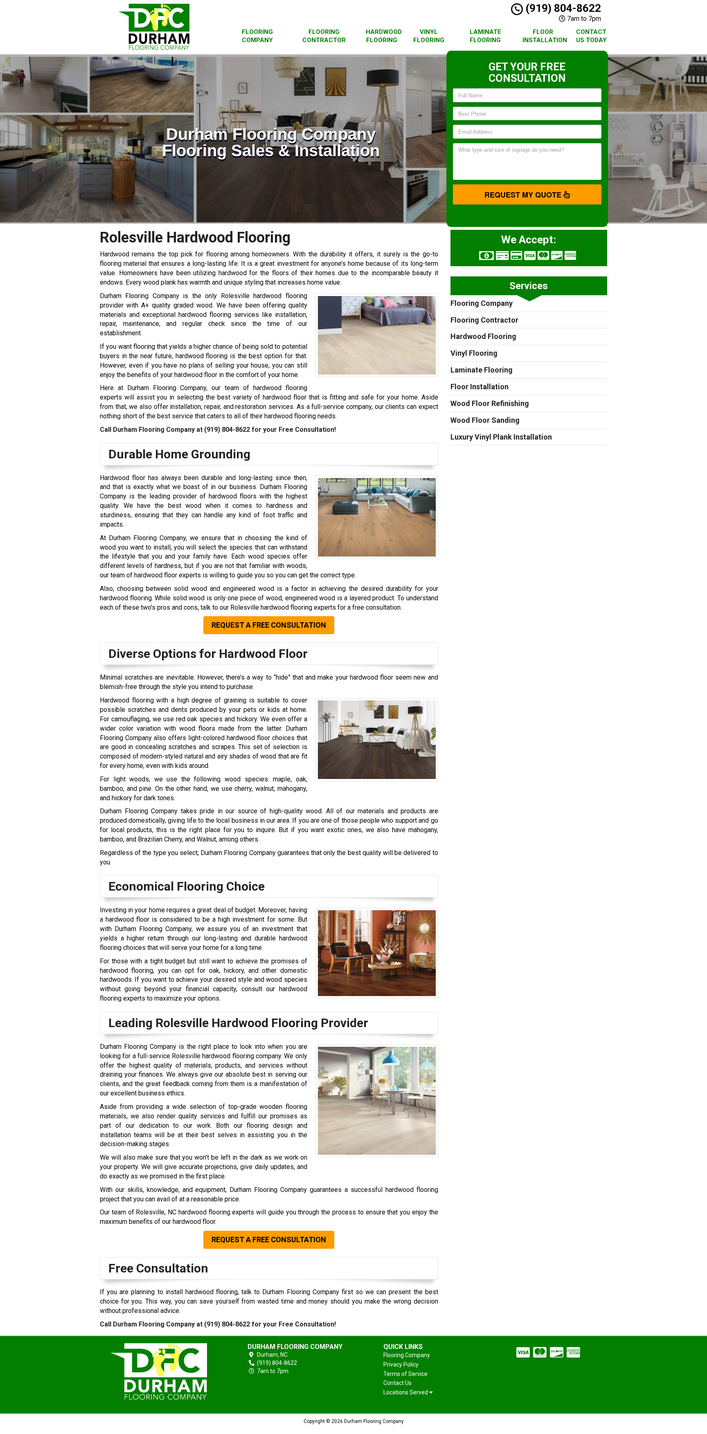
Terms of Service (405, 1374)
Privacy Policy (401, 1364)
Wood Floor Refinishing (489, 403)
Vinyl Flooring (428, 36)
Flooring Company (257, 36)
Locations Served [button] (406, 1392)
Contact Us (397, 1383)
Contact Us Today (591, 36)
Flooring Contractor (324, 36)
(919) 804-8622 (562, 8)
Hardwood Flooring (384, 36)
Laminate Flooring (485, 36)
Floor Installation (544, 36)
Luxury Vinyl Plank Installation (501, 437)
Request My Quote (523, 194)
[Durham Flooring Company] (159, 1371)
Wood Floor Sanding (485, 420)
